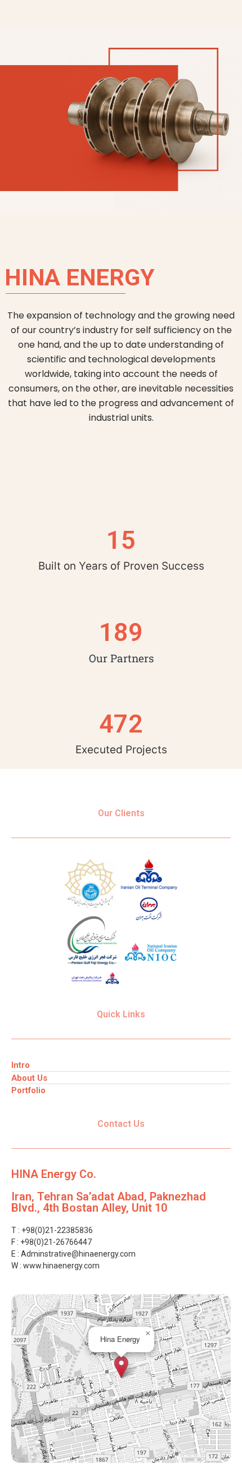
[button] (121, 1367)
